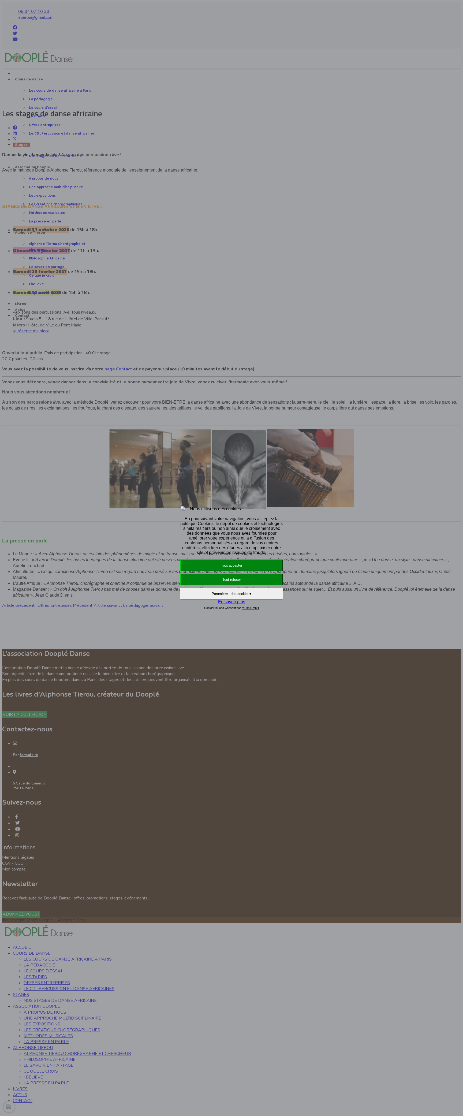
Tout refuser (231, 580)
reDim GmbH (250, 607)
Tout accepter (231, 565)
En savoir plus (231, 602)
